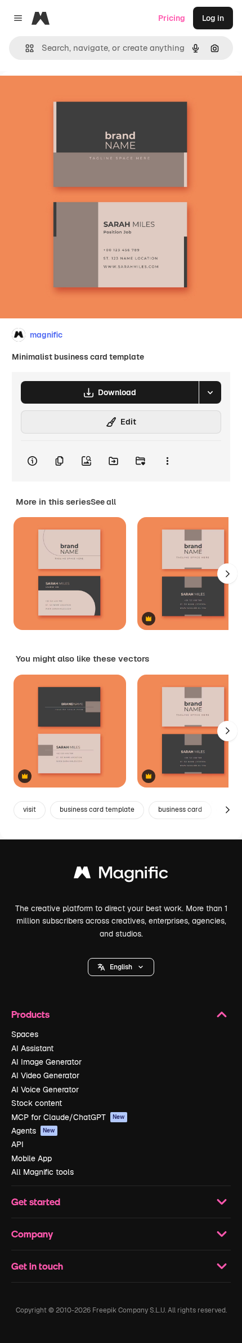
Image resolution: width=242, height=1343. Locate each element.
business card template (97, 809)
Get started (35, 1202)
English (121, 967)
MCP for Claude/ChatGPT (68, 1117)
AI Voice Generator (45, 1089)
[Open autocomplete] (25, 48)
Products (30, 1014)
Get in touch (37, 1266)
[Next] (227, 573)
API (17, 1144)
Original (72, 96)
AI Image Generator (46, 1062)
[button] (121, 967)
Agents (33, 1131)
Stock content (36, 1103)
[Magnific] (121, 875)
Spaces (24, 1034)
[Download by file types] (210, 392)
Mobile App (31, 1158)
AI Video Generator (45, 1075)
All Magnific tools (42, 1172)
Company (32, 1234)
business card (180, 809)
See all (103, 502)
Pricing (171, 18)
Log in (213, 18)
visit (29, 809)
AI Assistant (32, 1048)
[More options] (167, 461)
